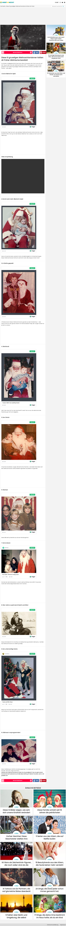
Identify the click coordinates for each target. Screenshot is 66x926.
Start (57, 2)
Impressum (63, 924)
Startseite (2, 6)
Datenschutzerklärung (52, 924)
